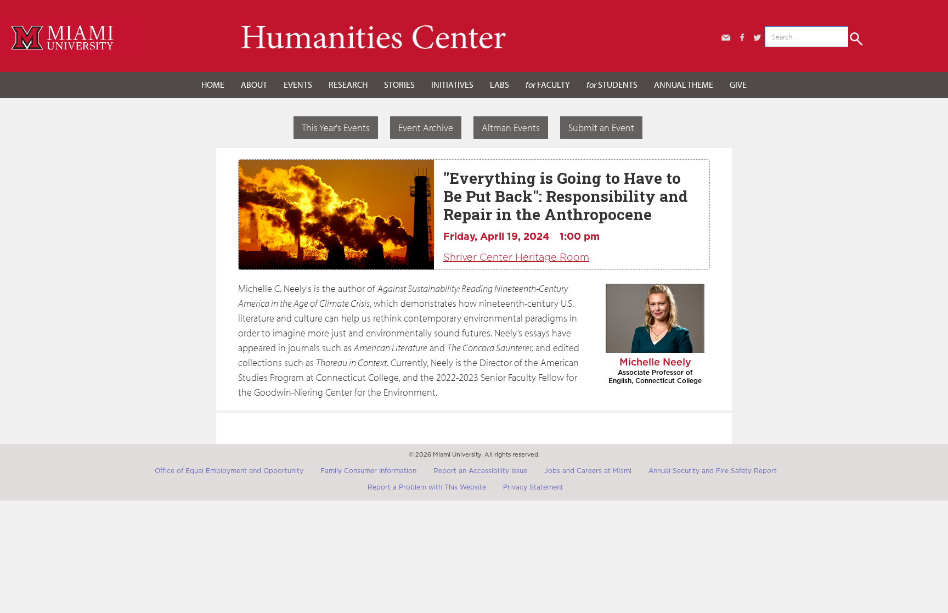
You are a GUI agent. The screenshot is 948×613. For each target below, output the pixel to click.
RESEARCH (348, 84)
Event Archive (425, 127)
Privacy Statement (533, 487)
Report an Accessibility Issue (480, 471)
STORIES (399, 84)
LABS (499, 84)
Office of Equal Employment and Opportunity (229, 471)
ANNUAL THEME (683, 84)
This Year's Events (336, 127)
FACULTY (548, 84)
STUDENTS (611, 84)
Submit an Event (601, 127)
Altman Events (511, 127)
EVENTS (298, 84)
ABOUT (254, 84)
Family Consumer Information (368, 471)
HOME (212, 84)
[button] (254, 84)
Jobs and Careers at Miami (587, 471)
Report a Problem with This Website (427, 487)
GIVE (738, 84)
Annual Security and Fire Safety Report (712, 471)
